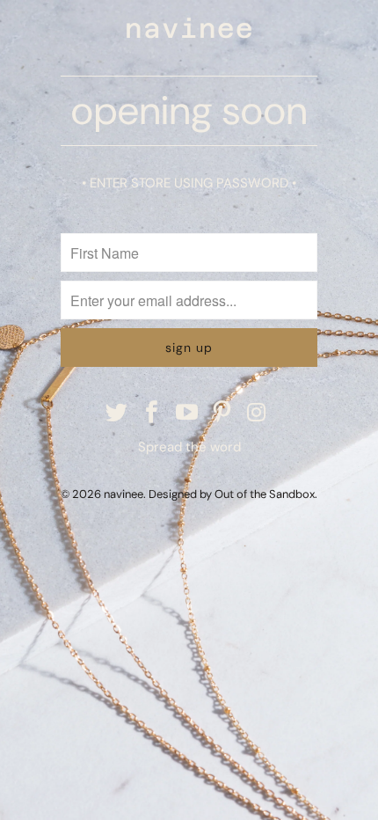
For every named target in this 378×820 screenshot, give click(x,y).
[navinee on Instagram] (258, 413)
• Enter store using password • (189, 183)
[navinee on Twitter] (118, 413)
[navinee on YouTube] (187, 413)
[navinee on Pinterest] (222, 413)
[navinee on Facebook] (152, 413)
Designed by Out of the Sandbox (232, 494)
